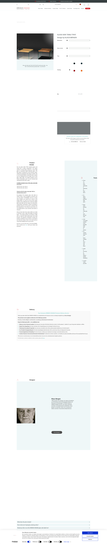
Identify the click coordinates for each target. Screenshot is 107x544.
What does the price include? (24, 522)
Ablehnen (90, 539)
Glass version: (60, 48)
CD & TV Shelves (62, 8)
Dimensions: (59, 40)
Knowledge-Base (76, 8)
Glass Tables (40, 8)
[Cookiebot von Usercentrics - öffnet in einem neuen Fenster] (15, 542)
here (44, 338)
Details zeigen (66, 541)
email (26, 224)
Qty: (58, 94)
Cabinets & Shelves (47, 8)
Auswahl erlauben (90, 536)
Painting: (59, 69)
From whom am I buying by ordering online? (27, 525)
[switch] (39, 542)
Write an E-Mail (83, 141)
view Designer (57, 432)
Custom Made (69, 8)
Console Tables (55, 8)
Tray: (58, 56)
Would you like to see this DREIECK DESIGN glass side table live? (33, 528)
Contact (87, 8)
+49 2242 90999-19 (74, 141)
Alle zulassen (90, 532)
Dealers (82, 8)
